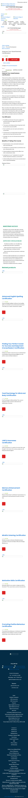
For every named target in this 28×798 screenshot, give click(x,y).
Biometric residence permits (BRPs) (14, 780)
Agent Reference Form (14, 706)
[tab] (9, 70)
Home (3, 47)
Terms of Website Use (14, 753)
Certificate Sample (14, 768)
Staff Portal (14, 731)
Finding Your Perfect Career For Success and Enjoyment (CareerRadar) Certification (13, 346)
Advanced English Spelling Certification (12, 297)
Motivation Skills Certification (13, 580)
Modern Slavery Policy (14, 764)
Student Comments (14, 697)
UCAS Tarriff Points (14, 739)
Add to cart (14, 59)
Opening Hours (14, 733)
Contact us (14, 727)
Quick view (3, 315)
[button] (3, 312)
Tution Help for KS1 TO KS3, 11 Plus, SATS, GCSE (14, 721)
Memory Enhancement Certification (11, 489)
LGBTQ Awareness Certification (9, 442)
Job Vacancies (14, 744)
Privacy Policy (14, 756)
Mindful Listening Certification (14, 535)
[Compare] (3, 293)
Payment (14, 703)
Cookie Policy (14, 758)
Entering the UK (14, 778)
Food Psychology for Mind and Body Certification (14, 394)
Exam (14, 695)
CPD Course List (14, 699)
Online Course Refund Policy (14, 749)
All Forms (14, 710)
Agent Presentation (14, 708)
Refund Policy (14, 766)
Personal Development (11, 47)
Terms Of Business (14, 751)
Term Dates (14, 737)
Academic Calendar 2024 (14, 735)
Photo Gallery (14, 742)
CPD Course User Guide (14, 719)
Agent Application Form (14, 704)
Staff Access (14, 729)
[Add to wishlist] (3, 309)
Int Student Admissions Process (14, 712)
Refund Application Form (14, 718)
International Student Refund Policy (14, 716)
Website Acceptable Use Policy (14, 755)
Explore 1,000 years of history (14, 776)
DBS (14, 741)
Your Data (14, 762)
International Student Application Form (14, 714)
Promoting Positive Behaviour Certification (13, 625)
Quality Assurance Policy (14, 760)
